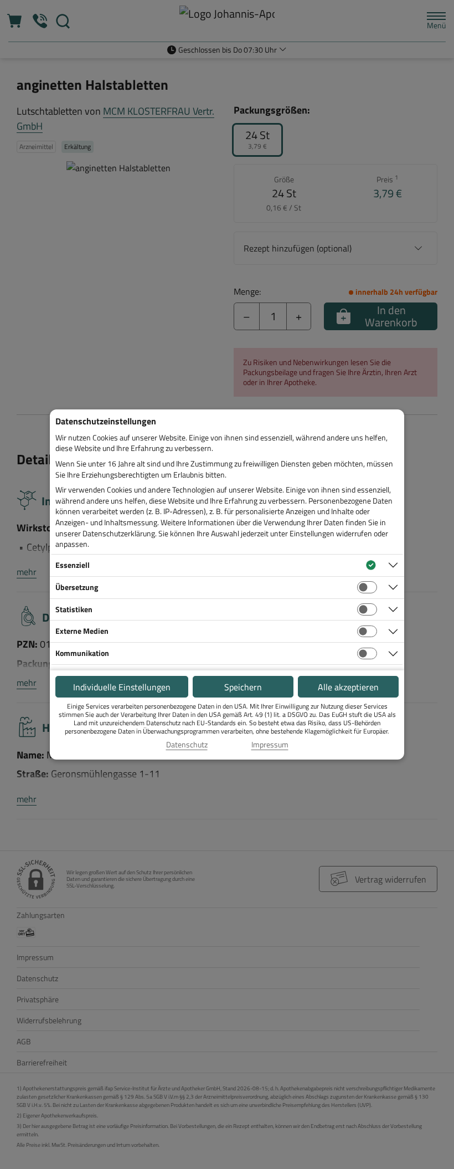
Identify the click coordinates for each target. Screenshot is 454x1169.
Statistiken (73, 609)
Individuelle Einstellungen (122, 687)
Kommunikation (82, 653)
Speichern (243, 687)
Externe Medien (82, 631)
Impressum (269, 745)
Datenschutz (187, 745)
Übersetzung (76, 587)
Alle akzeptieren (348, 687)
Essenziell (72, 565)
